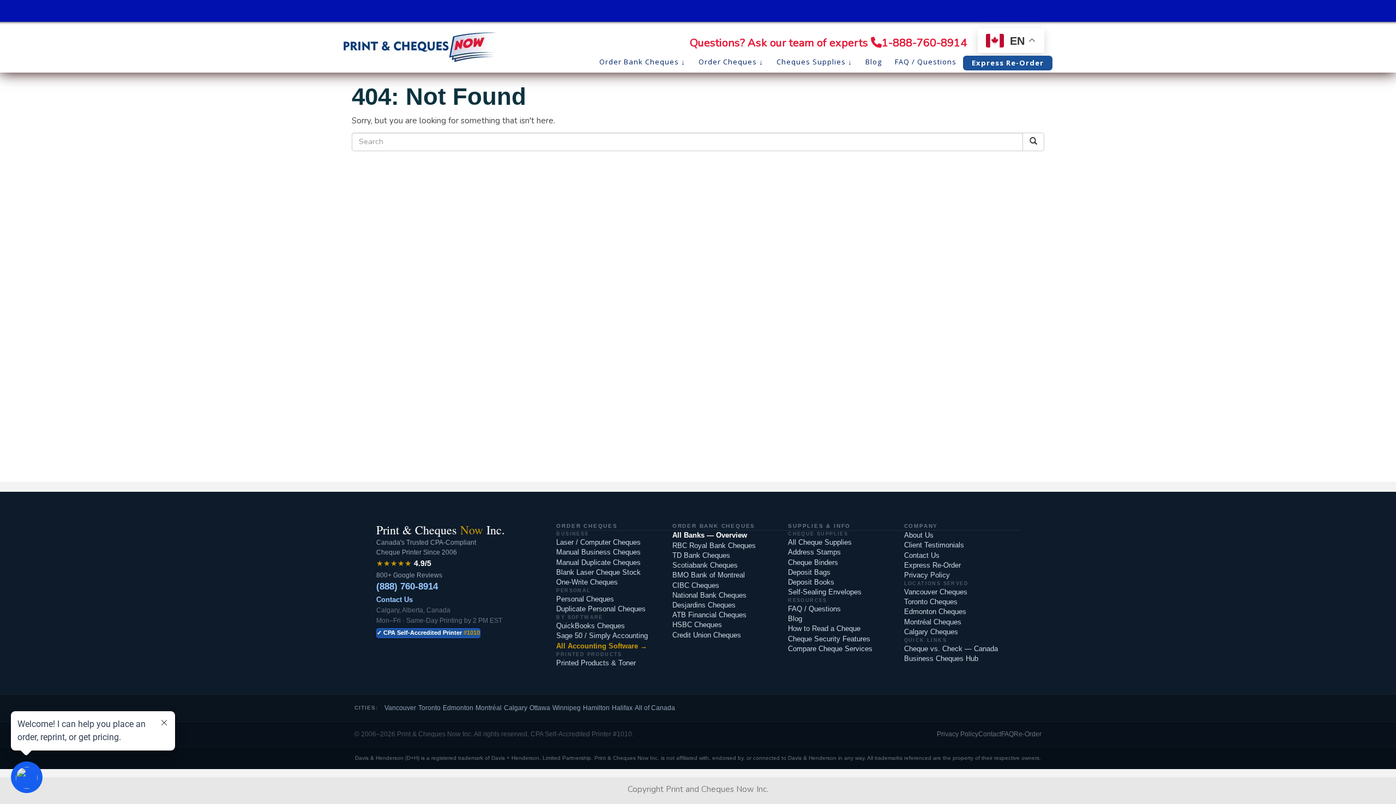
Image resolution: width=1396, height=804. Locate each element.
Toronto (429, 708)
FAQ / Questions (814, 609)
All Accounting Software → (601, 646)
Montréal (489, 708)
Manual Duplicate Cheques (598, 562)
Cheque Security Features (829, 639)
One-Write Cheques (587, 582)
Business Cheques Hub (941, 658)
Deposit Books (811, 582)
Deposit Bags (809, 572)
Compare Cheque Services (830, 649)
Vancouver (400, 708)
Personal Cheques (585, 599)
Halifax (622, 708)
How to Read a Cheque (824, 628)
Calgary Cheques (931, 632)
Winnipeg (566, 708)
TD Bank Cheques (701, 555)
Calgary (515, 708)
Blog (795, 619)
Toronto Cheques (931, 602)
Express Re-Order (932, 565)
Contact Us (394, 599)
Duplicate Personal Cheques (601, 609)
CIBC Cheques (695, 585)
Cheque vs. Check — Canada (951, 649)
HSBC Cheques (697, 625)
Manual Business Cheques (598, 552)
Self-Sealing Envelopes (825, 592)
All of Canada (655, 708)
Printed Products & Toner (596, 663)
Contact (989, 734)
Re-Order (1028, 734)
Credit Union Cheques (706, 635)
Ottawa (539, 708)
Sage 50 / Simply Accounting (602, 636)
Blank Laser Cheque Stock (598, 572)
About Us (919, 535)
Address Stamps (814, 552)
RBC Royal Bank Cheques (714, 545)
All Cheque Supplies (820, 542)
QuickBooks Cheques (590, 626)
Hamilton (596, 708)
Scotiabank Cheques (705, 565)
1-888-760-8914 (924, 42)
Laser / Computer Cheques (598, 542)
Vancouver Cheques (935, 592)
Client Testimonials (934, 545)
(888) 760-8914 (407, 586)
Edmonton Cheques (935, 612)
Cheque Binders (813, 562)
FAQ (1007, 734)
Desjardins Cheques (704, 605)
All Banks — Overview (709, 535)
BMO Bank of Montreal (708, 575)
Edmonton (458, 708)
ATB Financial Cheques (709, 615)
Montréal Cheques (932, 622)
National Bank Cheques (709, 595)
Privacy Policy (927, 575)
